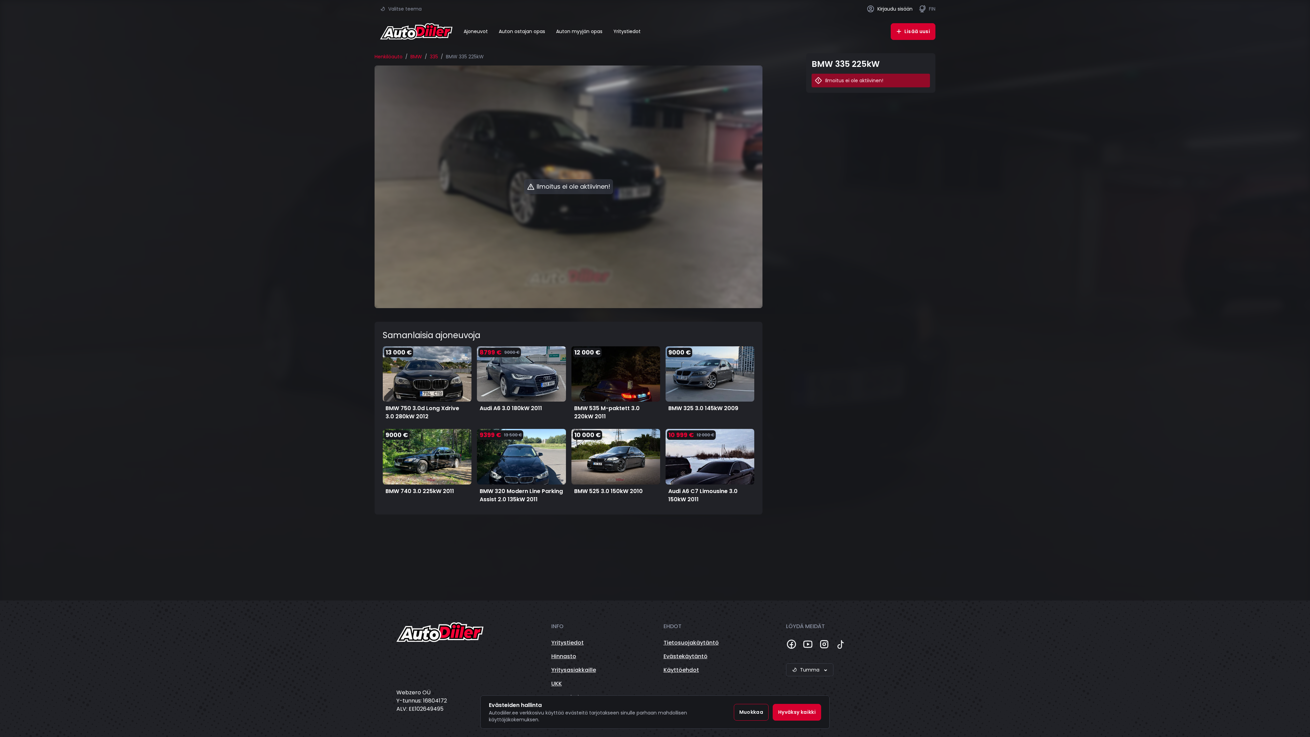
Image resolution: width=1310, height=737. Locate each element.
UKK (556, 684)
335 (434, 56)
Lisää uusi (917, 31)
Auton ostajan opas (522, 31)
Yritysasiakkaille (573, 670)
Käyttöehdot (681, 670)
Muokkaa (751, 712)
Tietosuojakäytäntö (691, 643)
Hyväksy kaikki (797, 712)
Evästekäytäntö (686, 656)
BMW (416, 56)
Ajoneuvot (476, 31)
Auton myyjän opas (579, 31)
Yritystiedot (627, 31)
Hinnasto (563, 656)
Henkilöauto (389, 56)
